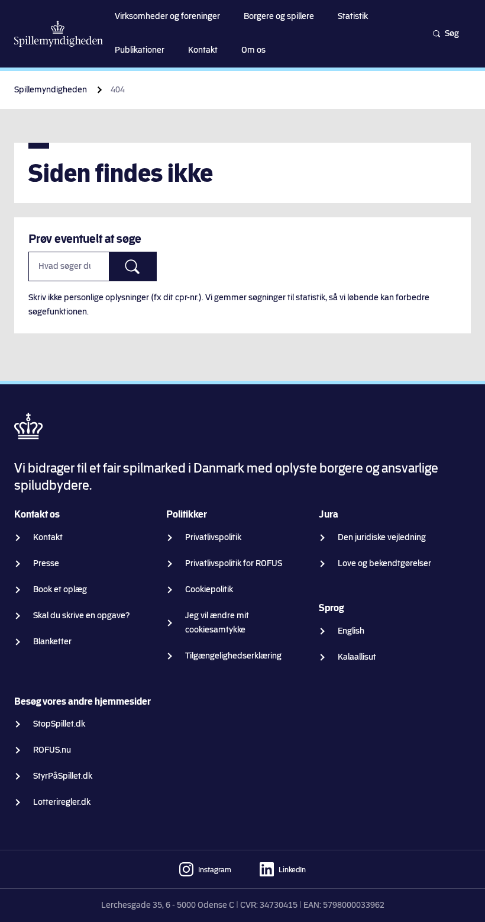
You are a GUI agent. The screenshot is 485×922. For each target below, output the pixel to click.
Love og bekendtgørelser (384, 563)
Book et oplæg (60, 589)
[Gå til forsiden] (58, 34)
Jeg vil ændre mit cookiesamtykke (217, 622)
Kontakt (48, 537)
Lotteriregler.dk (61, 802)
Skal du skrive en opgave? (81, 615)
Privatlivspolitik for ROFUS (233, 563)
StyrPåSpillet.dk (62, 776)
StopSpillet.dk (59, 724)
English (351, 631)
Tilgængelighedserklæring (233, 655)
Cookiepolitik (209, 589)
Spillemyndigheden (50, 89)
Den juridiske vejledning (382, 537)
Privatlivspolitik (213, 537)
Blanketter (52, 641)
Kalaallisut (357, 657)
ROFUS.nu (52, 750)
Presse (46, 563)
